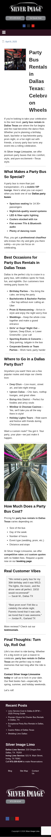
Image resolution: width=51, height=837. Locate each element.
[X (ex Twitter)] (28, 25)
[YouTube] (33, 25)
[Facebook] (24, 25)
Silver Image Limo (33, 831)
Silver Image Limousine (19, 151)
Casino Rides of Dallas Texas (21, 730)
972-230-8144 (16, 761)
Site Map (24, 771)
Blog (10, 771)
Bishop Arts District (19, 399)
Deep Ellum (15, 384)
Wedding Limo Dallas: (18, 733)
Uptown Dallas (17, 392)
